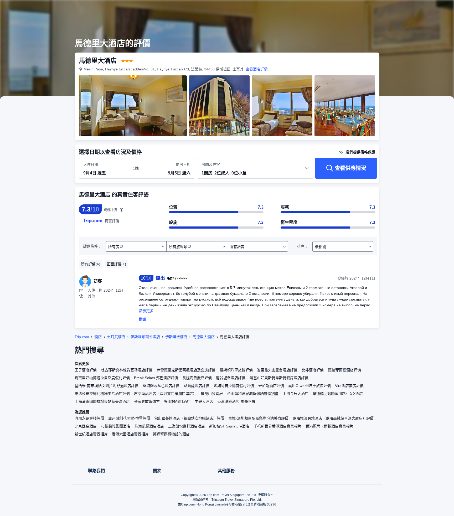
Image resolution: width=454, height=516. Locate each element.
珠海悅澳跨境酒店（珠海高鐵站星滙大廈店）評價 (333, 418)
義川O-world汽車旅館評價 (309, 386)
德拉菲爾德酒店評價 (344, 370)
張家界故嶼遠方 (147, 401)
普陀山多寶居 (212, 393)
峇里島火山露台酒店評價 (277, 370)
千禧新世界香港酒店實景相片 (277, 426)
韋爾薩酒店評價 (196, 386)
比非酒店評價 (313, 370)
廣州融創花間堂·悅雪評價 (129, 418)
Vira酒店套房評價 (349, 386)
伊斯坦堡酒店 (176, 337)
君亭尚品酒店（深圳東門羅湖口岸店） (165, 393)
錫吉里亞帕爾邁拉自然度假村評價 (102, 378)
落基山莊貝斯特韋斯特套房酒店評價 (279, 378)
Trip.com (82, 337)
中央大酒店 (204, 401)
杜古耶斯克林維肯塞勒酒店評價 (126, 370)
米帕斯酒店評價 (271, 386)
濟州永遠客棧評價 (89, 418)
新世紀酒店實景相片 (91, 434)
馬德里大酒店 (204, 337)
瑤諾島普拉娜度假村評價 (234, 386)
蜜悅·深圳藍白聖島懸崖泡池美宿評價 (258, 418)
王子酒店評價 (86, 370)
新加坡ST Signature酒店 (229, 426)
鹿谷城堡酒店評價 (230, 378)
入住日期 (90, 164)
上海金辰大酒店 (295, 393)
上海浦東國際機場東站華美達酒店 (102, 401)
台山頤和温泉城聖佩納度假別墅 (252, 393)
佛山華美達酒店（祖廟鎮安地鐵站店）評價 (189, 418)
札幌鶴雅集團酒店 (115, 426)
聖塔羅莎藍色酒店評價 (161, 386)
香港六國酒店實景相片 (130, 434)
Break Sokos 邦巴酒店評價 (156, 378)
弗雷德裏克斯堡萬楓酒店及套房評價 (186, 370)
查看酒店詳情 (257, 69)
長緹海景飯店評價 (197, 378)
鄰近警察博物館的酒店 (171, 434)
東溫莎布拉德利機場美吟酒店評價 (102, 393)
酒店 (98, 337)
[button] (419, 8)
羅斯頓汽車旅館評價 (236, 370)
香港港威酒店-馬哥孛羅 (236, 401)
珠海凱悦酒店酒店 (149, 426)
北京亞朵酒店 (86, 426)
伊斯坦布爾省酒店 (145, 337)
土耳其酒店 (116, 337)
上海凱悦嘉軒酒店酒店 (186, 426)
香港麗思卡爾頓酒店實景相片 (329, 426)
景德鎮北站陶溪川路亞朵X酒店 (338, 393)
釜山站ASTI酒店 (177, 401)
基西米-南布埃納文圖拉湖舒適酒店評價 (106, 386)
